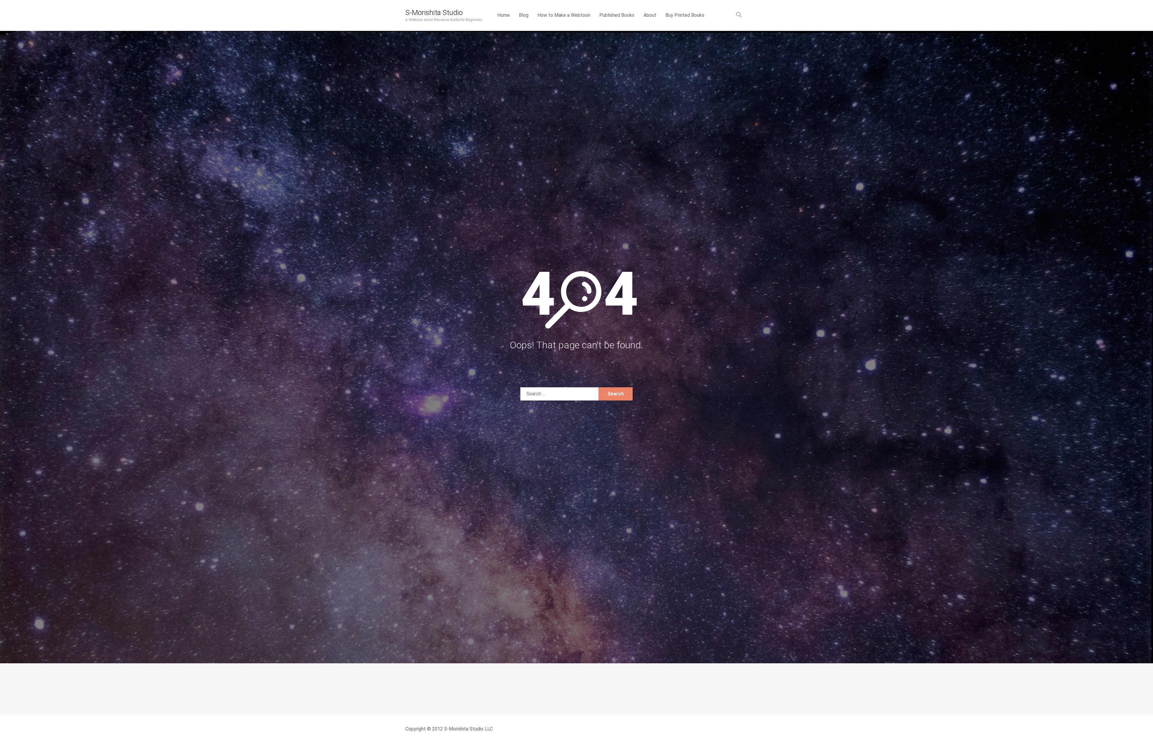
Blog (523, 15)
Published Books (616, 15)
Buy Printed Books (684, 15)
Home (503, 15)
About (649, 15)
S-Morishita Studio (434, 12)
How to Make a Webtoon (563, 15)
